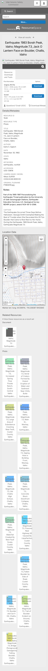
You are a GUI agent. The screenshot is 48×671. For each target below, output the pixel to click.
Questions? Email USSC (16, 105)
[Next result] (33, 37)
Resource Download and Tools (8, 74)
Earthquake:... (10, 346)
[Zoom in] (6, 238)
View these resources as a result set (18, 319)
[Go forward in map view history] (5, 272)
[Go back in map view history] (5, 275)
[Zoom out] (6, 263)
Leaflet (15, 304)
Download (38, 86)
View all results (24, 37)
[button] (23, 267)
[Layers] (41, 238)
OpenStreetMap (32, 304)
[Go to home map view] (5, 268)
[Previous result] (16, 37)
